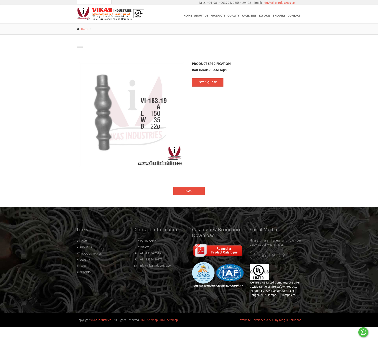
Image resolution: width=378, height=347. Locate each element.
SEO (271, 320)
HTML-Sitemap (168, 320)
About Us (201, 15)
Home (187, 15)
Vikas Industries (101, 320)
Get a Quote (208, 82)
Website (245, 320)
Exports (264, 15)
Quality (233, 15)
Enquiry (279, 15)
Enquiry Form (146, 241)
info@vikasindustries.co (279, 3)
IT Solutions (293, 320)
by (276, 320)
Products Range (91, 253)
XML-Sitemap (149, 320)
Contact (294, 15)
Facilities (249, 15)
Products (217, 15)
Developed (259, 320)
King (282, 320)
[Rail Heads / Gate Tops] (131, 114)
